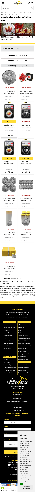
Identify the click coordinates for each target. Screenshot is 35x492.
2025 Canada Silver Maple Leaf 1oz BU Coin (9, 93)
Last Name (6, 426)
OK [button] (21, 484)
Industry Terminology (23, 367)
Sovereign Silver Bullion (24, 354)
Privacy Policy (7, 348)
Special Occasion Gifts (24, 338)
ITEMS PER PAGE (13, 55)
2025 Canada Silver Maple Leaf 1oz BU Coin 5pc (9, 200)
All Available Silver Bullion (24, 325)
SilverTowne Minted (23, 348)
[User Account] (29, 3)
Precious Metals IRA (23, 373)
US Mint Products (22, 351)
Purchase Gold (22, 356)
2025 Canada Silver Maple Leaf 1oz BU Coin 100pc (26, 234)
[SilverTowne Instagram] (15, 410)
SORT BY (11, 61)
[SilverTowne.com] (17, 2)
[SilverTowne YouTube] (20, 410)
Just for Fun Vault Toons (10, 367)
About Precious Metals (24, 365)
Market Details (22, 370)
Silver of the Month (23, 335)
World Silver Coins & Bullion (17, 12)
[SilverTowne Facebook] (12, 410)
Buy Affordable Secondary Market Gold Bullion (17, 314)
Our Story (6, 359)
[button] (32, 3)
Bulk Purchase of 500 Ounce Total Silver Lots (17, 312)
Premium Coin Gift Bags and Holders (17, 317)
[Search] (32, 8)
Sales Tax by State (8, 343)
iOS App (4, 490)
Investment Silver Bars (24, 343)
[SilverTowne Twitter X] (17, 410)
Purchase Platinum (23, 359)
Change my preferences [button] (26, 487)
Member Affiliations (8, 373)
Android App (12, 490)
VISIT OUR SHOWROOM (17, 386)
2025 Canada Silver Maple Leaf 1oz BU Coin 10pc (26, 200)
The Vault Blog (7, 365)
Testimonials (7, 362)
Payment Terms (7, 333)
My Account (7, 330)
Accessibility (7, 346)
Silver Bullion (7, 12)
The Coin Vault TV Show (10, 370)
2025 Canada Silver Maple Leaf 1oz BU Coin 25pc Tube (9, 234)
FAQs (5, 338)
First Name (7, 419)
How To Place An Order (9, 327)
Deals (19, 330)
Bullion (2, 12)
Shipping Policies (8, 335)
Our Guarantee (7, 340)
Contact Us (6, 325)
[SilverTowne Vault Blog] (23, 410)
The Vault (20, 333)
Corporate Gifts (22, 340)
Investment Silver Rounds (24, 346)
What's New (21, 327)
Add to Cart (9, 121)
